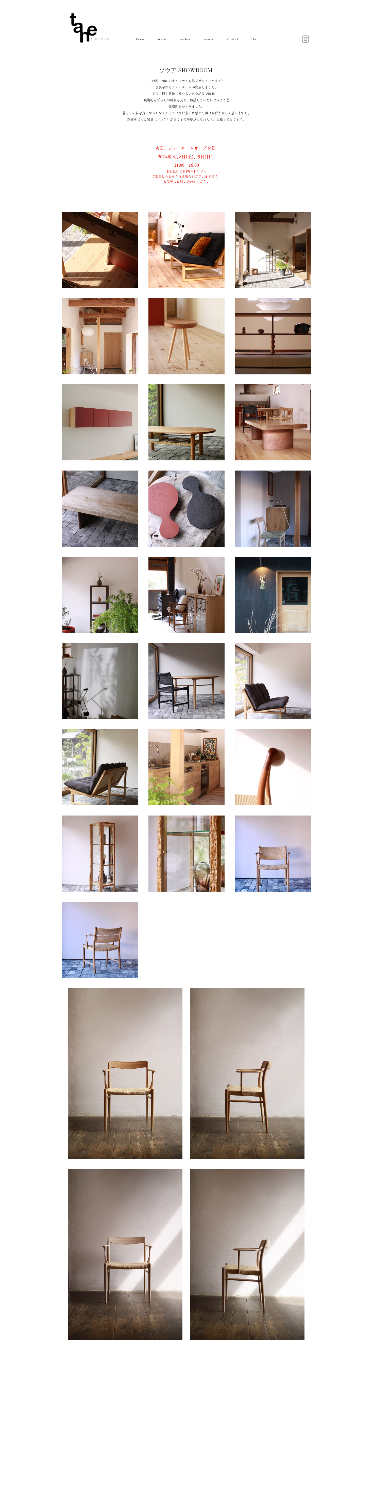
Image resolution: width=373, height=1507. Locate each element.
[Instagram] (305, 39)
